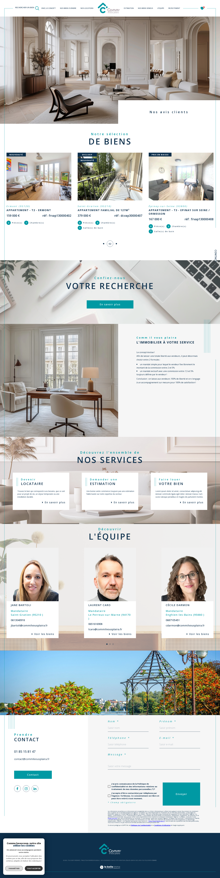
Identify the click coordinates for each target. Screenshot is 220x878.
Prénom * (167, 721)
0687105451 (173, 620)
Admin (133, 860)
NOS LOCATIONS (87, 8)
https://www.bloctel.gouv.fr (156, 821)
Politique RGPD (146, 860)
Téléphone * (119, 738)
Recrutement (174, 8)
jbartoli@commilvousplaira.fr (29, 625)
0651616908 (95, 624)
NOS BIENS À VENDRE (68, 8)
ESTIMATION (129, 8)
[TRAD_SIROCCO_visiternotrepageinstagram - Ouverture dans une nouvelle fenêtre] (26, 788)
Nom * (113, 721)
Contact (215, 256)
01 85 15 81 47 (25, 751)
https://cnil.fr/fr (112, 818)
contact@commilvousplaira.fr (32, 759)
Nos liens (138, 860)
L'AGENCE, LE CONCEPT (47, 8)
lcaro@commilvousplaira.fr (105, 629)
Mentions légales (124, 860)
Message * (117, 754)
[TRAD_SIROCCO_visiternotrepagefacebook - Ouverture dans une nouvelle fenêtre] (17, 788)
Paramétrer (14, 868)
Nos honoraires (105, 860)
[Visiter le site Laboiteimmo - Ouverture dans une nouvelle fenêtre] (110, 870)
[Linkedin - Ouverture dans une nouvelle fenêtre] (35, 788)
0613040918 (18, 620)
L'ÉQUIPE (160, 8)
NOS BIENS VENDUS (145, 8)
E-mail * (166, 738)
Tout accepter (33, 868)
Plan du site (114, 860)
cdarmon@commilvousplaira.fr (185, 625)
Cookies (154, 860)
